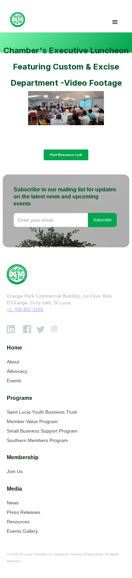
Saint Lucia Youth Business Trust (42, 412)
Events (14, 380)
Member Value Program (32, 421)
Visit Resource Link (66, 155)
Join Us (15, 471)
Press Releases (23, 512)
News (13, 502)
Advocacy (17, 371)
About (13, 361)
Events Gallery (22, 531)
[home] (16, 19)
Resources (18, 521)
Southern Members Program (37, 440)
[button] (115, 22)
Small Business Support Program (42, 431)
